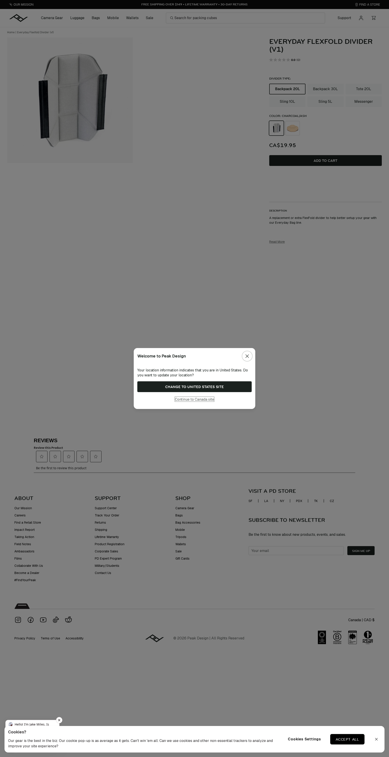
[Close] (247, 356)
